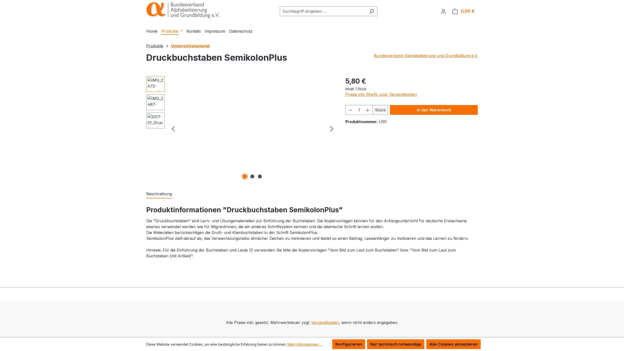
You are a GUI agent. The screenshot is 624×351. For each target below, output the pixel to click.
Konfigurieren (348, 344)
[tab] (159, 194)
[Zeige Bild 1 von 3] (245, 176)
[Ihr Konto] (443, 11)
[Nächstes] (331, 128)
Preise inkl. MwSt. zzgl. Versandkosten (381, 94)
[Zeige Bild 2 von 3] (252, 176)
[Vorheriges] (173, 128)
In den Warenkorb (434, 109)
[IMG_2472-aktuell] (252, 128)
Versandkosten (325, 322)
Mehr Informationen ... (304, 344)
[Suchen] (371, 11)
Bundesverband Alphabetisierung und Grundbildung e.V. (426, 55)
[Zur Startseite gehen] (182, 10)
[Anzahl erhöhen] (368, 110)
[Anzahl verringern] (350, 110)
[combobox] (323, 11)
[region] (241, 128)
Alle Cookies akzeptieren (453, 344)
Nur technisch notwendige (395, 344)
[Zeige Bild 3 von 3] (260, 176)
